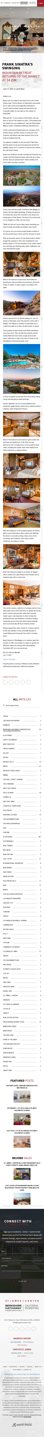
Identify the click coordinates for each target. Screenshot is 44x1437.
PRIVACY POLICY (10, 1374)
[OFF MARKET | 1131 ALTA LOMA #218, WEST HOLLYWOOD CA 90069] (22, 1119)
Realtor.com (12, 49)
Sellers (29, 1367)
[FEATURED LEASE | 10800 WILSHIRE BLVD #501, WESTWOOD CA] (22, 1097)
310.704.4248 (15, 1342)
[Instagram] (16, 1329)
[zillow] (34, 1329)
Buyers (22, 1367)
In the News (12, 47)
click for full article (9, 659)
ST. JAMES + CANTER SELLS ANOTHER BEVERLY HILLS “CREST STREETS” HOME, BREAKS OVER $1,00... (22, 1164)
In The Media (17, 1370)
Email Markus (28, 1342)
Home (5, 1367)
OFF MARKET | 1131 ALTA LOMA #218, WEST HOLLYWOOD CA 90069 (22, 1109)
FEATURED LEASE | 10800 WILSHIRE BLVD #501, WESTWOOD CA (22, 1087)
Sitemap (31, 1415)
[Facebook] (10, 1329)
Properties (13, 1367)
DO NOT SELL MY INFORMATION (28, 1374)
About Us (38, 1367)
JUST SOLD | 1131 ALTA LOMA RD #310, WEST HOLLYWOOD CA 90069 (22, 1132)
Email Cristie (28, 1353)
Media (19, 47)
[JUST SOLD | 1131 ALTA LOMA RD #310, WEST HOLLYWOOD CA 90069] (22, 1142)
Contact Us (27, 1370)
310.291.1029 (16, 1353)
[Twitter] (22, 1329)
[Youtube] (28, 1329)
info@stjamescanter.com (22, 1322)
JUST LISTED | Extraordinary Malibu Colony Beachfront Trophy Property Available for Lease (22, 1188)
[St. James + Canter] (22, 27)
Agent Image (27, 1417)
